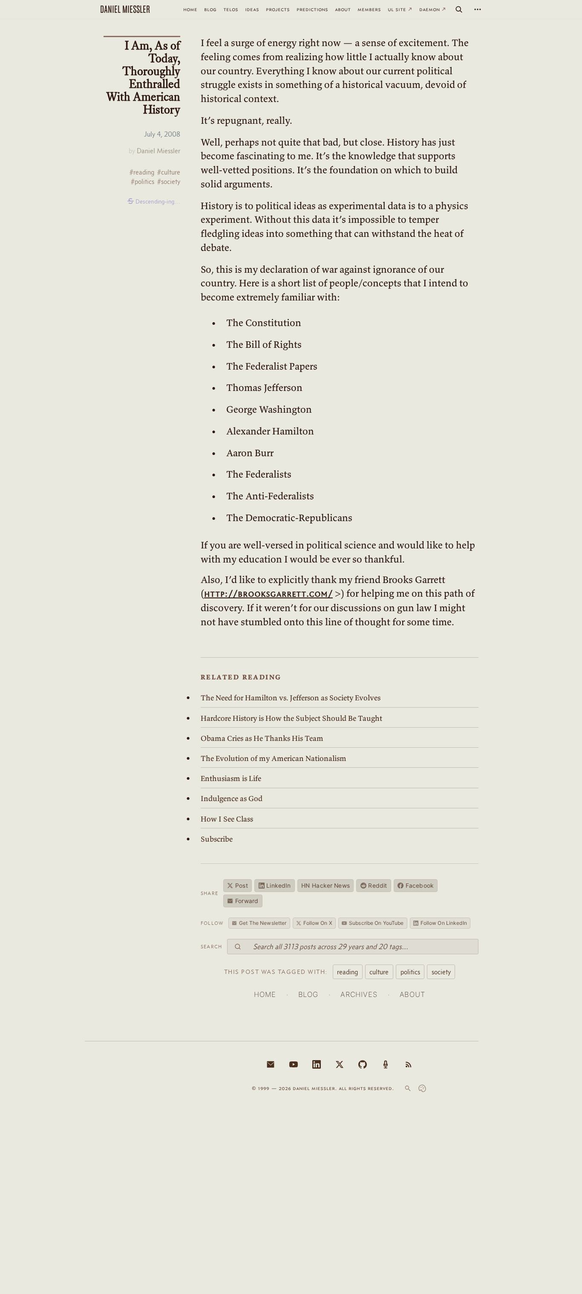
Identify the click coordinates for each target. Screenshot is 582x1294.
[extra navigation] (477, 9)
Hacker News (325, 885)
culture (379, 972)
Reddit (377, 885)
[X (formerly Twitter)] (339, 1064)
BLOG (308, 994)
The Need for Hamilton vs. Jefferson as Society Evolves (290, 697)
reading (347, 972)
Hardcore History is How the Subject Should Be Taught (291, 718)
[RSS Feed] (408, 1064)
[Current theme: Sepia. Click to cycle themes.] (422, 1088)
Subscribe (217, 839)
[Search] (458, 9)
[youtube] (293, 1064)
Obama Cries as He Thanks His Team (262, 738)
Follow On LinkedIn (444, 923)
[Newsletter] (270, 1064)
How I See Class (227, 819)
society (441, 972)
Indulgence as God (231, 798)
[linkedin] (316, 1064)
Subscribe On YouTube (376, 923)
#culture (168, 172)
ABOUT (412, 994)
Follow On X (317, 923)
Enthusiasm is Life (231, 778)
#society (168, 181)
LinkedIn (278, 885)
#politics (142, 181)
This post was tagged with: (276, 972)
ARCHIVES (358, 994)
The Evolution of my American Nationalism (273, 758)
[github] (362, 1064)
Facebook (420, 885)
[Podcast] (385, 1064)
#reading (142, 172)
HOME (265, 994)
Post (241, 885)
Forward (246, 901)
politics (410, 972)
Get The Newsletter (262, 923)
